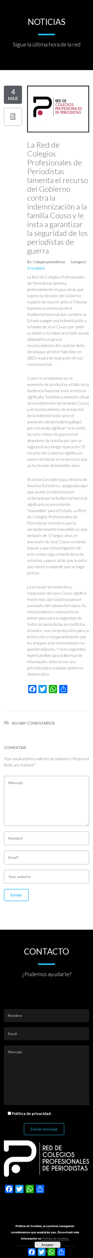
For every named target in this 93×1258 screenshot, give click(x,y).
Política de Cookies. (55, 1238)
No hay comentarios (33, 723)
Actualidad (35, 268)
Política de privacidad (31, 1113)
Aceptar (47, 1244)
